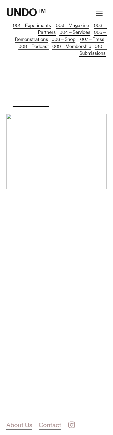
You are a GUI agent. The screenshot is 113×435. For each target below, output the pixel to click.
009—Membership (71, 46)
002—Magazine (72, 25)
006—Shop (63, 39)
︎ (72, 425)
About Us (19, 425)
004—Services (74, 32)
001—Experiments (32, 25)
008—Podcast (33, 46)
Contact (50, 425)
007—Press (92, 39)
